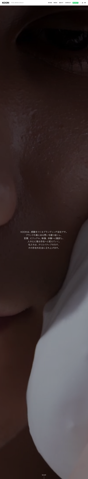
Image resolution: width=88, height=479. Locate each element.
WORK (50, 2)
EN (85, 2)
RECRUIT (75, 2)
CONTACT (68, 2)
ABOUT (61, 2)
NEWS (55, 2)
